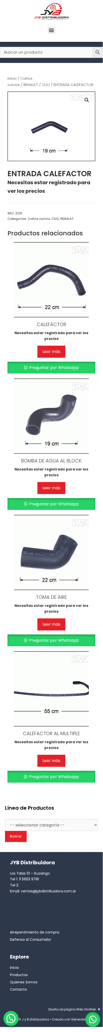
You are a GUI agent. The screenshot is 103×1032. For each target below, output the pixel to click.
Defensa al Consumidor (30, 939)
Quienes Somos (23, 982)
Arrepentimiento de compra (34, 932)
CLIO (46, 84)
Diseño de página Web (65, 1009)
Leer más (51, 351)
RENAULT (30, 84)
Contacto (18, 989)
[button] (51, 30)
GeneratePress (82, 1019)
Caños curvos (39, 219)
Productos (19, 974)
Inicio (12, 78)
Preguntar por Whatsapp (53, 367)
